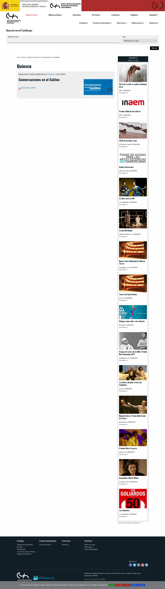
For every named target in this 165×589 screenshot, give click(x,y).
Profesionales (21, 549)
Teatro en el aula (89, 545)
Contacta (115, 15)
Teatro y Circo (31, 15)
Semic (103, 579)
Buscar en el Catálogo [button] (19, 30)
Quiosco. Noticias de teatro (30, 57)
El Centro (96, 15)
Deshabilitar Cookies (123, 585)
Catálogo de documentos (25, 545)
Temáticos (88, 540)
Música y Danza (55, 15)
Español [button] (153, 15)
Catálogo (20, 540)
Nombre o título (13, 37)
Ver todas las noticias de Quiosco (129, 523)
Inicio (18, 57)
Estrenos (20, 547)
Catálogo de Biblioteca (24, 554)
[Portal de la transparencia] (43, 578)
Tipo (123, 37)
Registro (134, 15)
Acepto (111, 585)
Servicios (77, 15)
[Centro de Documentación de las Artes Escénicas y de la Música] (13, 18)
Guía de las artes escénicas (26, 552)
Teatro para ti (88, 547)
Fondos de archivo (45, 545)
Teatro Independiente (91, 549)
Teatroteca (66, 540)
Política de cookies (138, 585)
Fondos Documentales (47, 540)
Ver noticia (122, 93)
